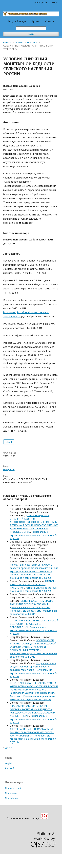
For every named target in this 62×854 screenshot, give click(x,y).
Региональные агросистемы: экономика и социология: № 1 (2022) (34, 589)
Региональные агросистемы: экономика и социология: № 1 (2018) (32, 698)
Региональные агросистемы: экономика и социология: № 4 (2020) (33, 630)
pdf (10, 441)
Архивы (36, 21)
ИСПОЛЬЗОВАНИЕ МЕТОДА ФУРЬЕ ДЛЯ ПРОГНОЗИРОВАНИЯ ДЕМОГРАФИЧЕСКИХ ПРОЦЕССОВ (31, 604)
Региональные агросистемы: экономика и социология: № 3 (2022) (31, 576)
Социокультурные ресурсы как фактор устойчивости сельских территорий (33, 666)
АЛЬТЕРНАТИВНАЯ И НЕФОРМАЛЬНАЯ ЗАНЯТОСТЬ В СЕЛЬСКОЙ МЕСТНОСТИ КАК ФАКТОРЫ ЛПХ (32, 732)
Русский (9, 768)
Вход (54, 2)
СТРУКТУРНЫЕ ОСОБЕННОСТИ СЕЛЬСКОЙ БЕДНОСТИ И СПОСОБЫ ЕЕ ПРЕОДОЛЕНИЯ (34, 624)
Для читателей (13, 788)
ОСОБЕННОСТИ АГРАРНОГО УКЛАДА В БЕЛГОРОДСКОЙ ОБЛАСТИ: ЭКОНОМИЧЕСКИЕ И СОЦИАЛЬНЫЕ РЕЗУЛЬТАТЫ (33, 645)
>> (10, 747)
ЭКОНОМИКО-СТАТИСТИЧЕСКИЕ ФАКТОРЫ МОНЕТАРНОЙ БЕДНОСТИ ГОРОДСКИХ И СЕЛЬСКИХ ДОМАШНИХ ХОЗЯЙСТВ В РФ (32, 710)
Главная (7, 42)
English (8, 763)
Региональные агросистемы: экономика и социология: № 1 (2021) (33, 719)
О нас (48, 21)
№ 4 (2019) (32, 42)
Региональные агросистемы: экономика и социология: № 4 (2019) (33, 655)
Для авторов (11, 793)
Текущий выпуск (17, 21)
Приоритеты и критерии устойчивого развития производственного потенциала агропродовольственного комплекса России (34, 569)
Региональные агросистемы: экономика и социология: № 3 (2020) (33, 535)
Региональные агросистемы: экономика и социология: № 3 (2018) (33, 739)
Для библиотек (13, 797)
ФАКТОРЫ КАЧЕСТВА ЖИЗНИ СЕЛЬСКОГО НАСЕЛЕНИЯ (33, 584)
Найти (31, 34)
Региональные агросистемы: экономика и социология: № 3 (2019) (33, 612)
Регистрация (41, 2)
